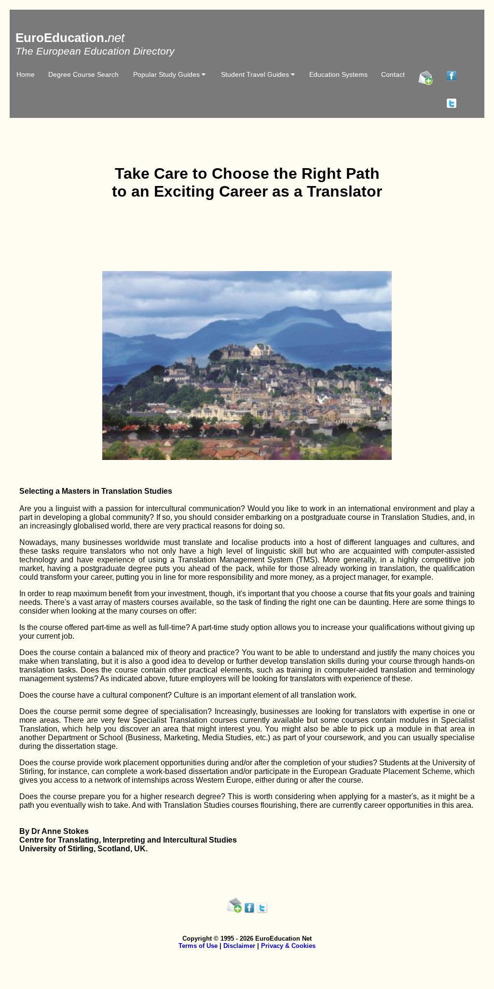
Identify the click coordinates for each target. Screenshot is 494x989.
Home (25, 74)
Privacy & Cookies (288, 945)
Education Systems (338, 74)
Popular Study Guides (167, 74)
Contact (393, 74)
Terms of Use (198, 945)
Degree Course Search (83, 74)
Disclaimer (239, 945)
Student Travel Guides (256, 74)
